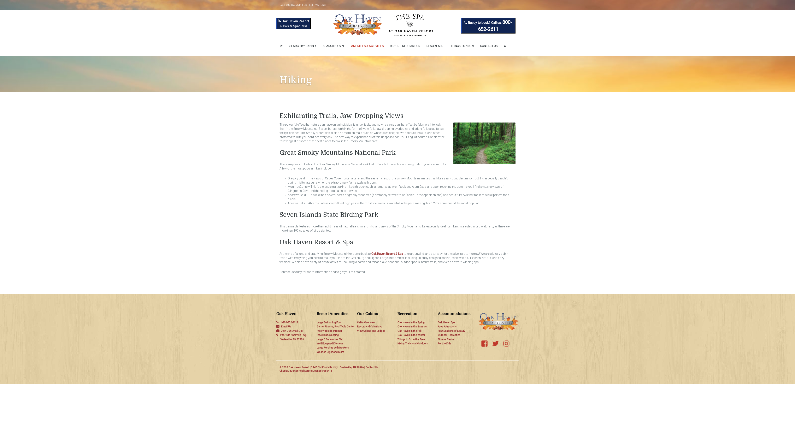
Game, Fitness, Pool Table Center (335, 326)
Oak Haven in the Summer (412, 326)
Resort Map (435, 46)
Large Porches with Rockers (333, 347)
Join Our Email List (292, 330)
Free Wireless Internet (329, 330)
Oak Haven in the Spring (411, 322)
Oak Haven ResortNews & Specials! (294, 23)
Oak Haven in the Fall (410, 330)
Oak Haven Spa (446, 322)
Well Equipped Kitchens (330, 343)
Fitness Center (446, 339)
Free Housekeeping (328, 335)
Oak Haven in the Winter (411, 335)
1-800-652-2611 (289, 322)
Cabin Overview (366, 322)
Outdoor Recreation (449, 335)
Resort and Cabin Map (369, 326)
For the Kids (444, 343)
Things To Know (462, 46)
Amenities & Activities (367, 46)
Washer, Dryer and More (330, 352)
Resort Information (405, 46)
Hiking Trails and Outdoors (413, 343)
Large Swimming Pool (329, 322)
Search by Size (334, 46)
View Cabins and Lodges (371, 330)
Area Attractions (447, 326)
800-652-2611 (294, 5)
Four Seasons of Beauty (451, 330)
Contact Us (489, 46)
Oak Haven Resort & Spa (387, 253)
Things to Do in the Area (411, 339)
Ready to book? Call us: (489, 25)
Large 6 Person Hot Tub (330, 339)
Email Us (286, 326)
